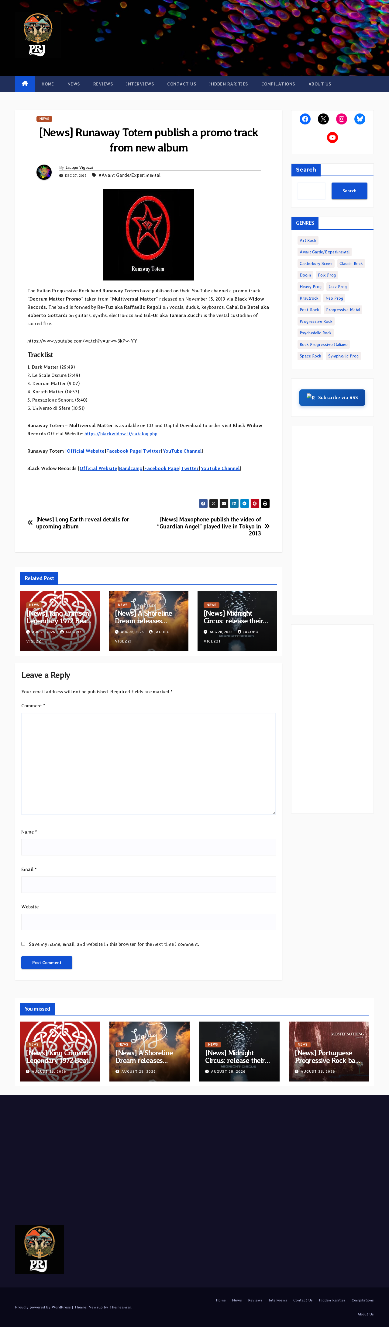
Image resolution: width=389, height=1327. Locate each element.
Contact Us (181, 84)
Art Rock (308, 240)
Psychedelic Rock (316, 332)
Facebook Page (123, 451)
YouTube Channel (182, 451)
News (73, 84)
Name (29, 832)
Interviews (140, 84)
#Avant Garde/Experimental (129, 175)
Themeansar (120, 1307)
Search (306, 169)
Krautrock (309, 298)
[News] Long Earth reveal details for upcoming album (82, 523)
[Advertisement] (333, 520)
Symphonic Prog (343, 356)
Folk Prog (327, 275)
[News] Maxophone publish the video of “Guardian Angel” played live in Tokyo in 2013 (209, 526)
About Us (319, 84)
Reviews (103, 84)
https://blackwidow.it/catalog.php (120, 434)
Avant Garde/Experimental (324, 251)
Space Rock (310, 356)
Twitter (152, 451)
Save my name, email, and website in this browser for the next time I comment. (114, 944)
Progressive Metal (343, 309)
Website (30, 907)
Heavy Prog (311, 286)
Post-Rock (309, 309)
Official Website (86, 451)
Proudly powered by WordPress (43, 1307)
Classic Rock (351, 263)
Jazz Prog (338, 286)
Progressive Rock (316, 321)
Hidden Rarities (228, 84)
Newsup (95, 1307)
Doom (305, 275)
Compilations (278, 84)
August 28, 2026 (49, 1071)
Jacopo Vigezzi (79, 167)
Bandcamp (131, 468)
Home (48, 84)
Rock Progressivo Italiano (324, 344)
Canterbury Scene (316, 263)
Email (29, 869)
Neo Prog (334, 298)
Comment (33, 706)
